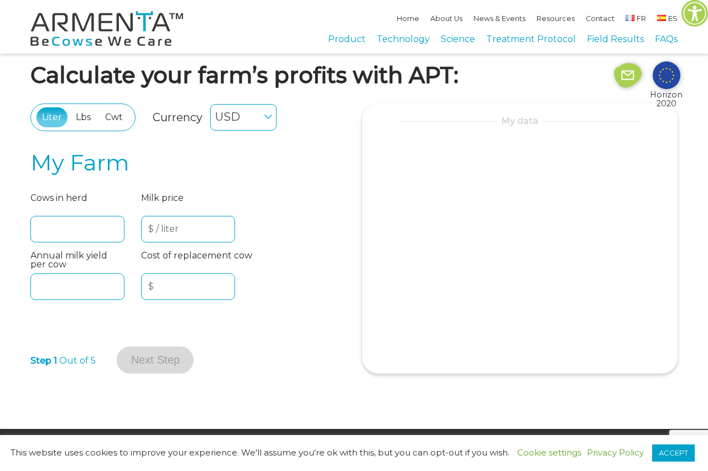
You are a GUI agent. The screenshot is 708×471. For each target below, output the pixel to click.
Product (347, 39)
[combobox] (243, 117)
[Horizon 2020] (666, 74)
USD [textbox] (227, 116)
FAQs (666, 39)
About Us (446, 18)
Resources (556, 18)
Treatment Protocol (531, 39)
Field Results (615, 39)
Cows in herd (58, 198)
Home (408, 18)
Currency (177, 117)
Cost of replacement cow (196, 256)
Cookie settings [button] (549, 452)
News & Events (499, 18)
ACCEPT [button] (673, 452)
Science (458, 39)
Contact (600, 18)
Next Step (155, 360)
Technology (403, 39)
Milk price (162, 198)
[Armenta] (106, 43)
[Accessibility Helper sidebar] (694, 13)
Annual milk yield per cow (68, 260)
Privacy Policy (615, 452)
